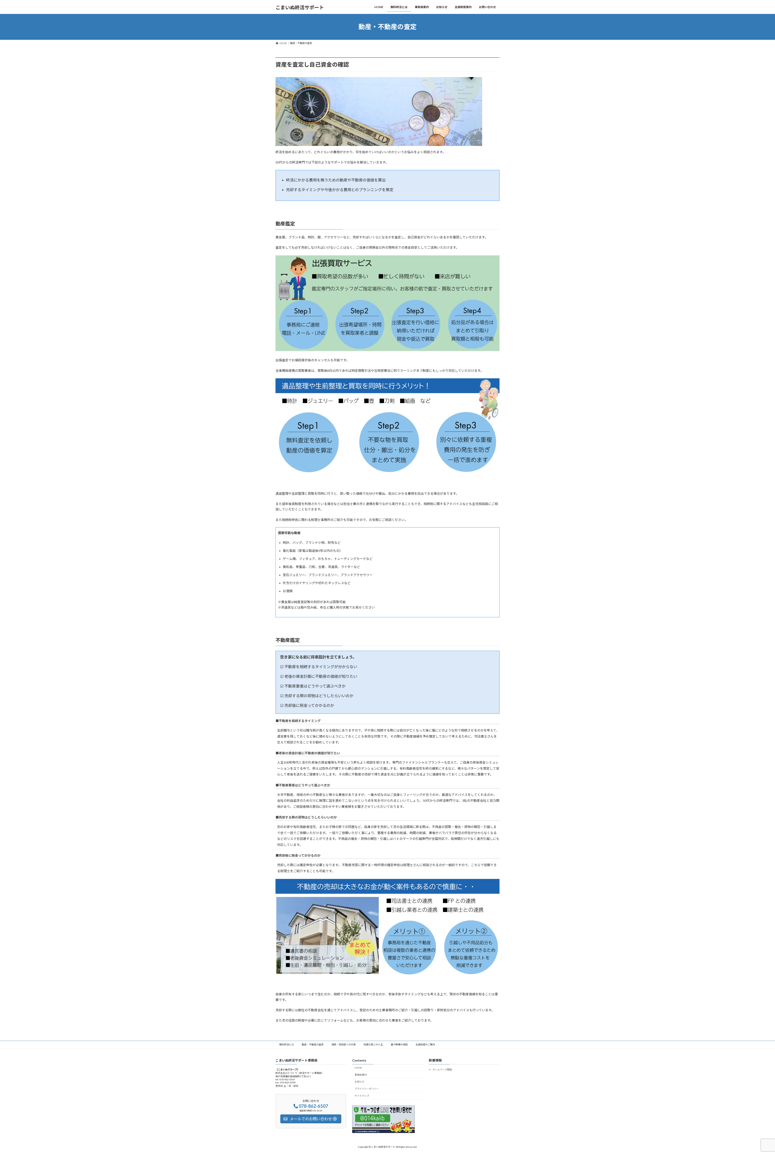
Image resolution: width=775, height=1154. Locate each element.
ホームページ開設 (442, 1069)
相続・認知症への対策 (343, 1044)
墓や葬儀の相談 (399, 1044)
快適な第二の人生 (373, 1044)
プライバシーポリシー (367, 1088)
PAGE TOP (754, 1115)
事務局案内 (361, 1074)
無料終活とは (286, 1044)
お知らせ (359, 1081)
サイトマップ (362, 1095)
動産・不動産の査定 (313, 1044)
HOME (358, 1067)
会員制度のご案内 (425, 1044)
